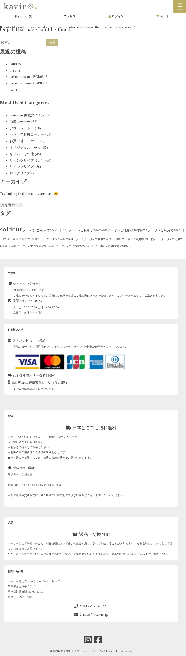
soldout (11, 229)
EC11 (13, 90)
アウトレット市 (22, 128)
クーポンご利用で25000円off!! (36, 246)
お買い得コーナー (23, 141)
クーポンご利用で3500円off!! (26, 239)
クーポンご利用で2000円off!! (88, 230)
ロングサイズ (20, 173)
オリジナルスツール (25, 147)
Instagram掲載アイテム (27, 115)
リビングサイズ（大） (27, 160)
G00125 (15, 64)
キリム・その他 (22, 154)
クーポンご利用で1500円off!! (45, 230)
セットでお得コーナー (27, 134)
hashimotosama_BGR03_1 (28, 83)
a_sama (15, 70)
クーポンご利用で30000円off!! (75, 246)
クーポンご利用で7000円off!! (102, 239)
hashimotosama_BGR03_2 (28, 77)
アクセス (70, 16)
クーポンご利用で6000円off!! (64, 239)
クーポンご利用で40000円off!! (114, 246)
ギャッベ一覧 (23, 16)
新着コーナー (20, 121)
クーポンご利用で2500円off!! (127, 230)
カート (164, 16)
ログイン (117, 16)
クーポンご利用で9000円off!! (140, 239)
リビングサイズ (22, 167)
